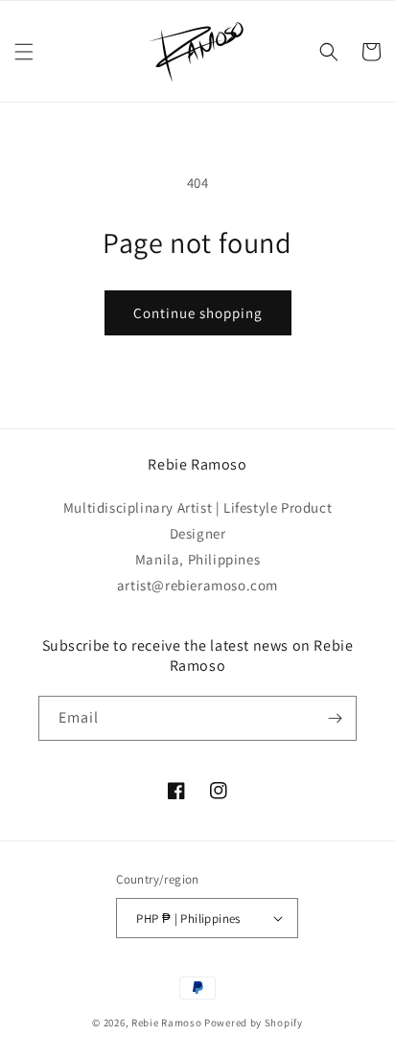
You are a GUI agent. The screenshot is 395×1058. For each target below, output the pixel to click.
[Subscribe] (335, 718)
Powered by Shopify (253, 1022)
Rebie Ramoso (166, 1022)
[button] (24, 52)
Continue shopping (198, 313)
